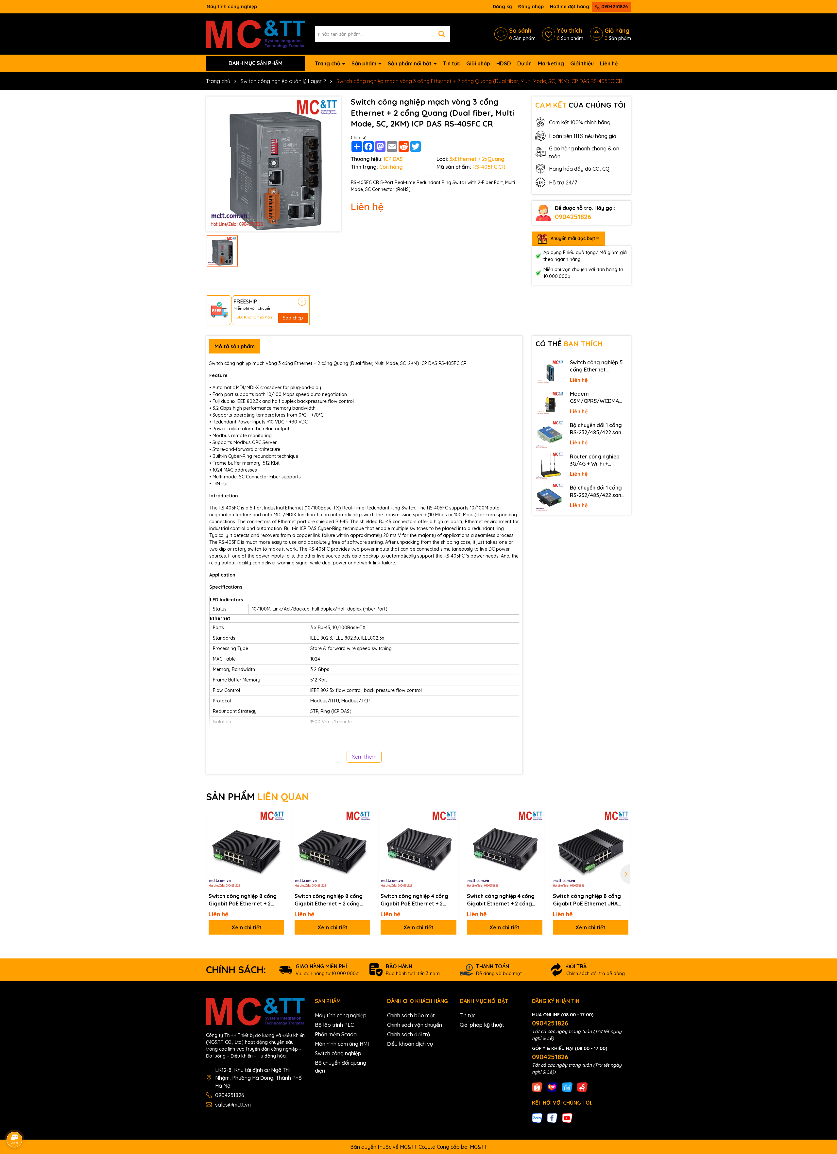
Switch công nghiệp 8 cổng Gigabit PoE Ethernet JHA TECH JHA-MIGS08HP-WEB (587, 900)
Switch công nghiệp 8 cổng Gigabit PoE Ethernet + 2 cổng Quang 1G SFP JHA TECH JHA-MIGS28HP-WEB (246, 900)
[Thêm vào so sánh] (278, 829)
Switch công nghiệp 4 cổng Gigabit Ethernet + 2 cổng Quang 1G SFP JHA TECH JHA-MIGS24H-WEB (504, 900)
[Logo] (255, 33)
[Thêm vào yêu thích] (278, 817)
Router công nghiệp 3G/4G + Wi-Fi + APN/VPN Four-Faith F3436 (595, 460)
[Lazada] (552, 1087)
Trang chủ (328, 63)
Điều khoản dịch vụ (410, 1044)
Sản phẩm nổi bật (410, 63)
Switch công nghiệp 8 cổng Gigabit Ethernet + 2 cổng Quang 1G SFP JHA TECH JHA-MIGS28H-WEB (331, 900)
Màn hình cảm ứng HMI (342, 1044)
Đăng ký (502, 6)
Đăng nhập (531, 6)
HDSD (503, 63)
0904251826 (614, 6)
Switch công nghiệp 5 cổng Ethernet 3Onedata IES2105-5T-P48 (597, 366)
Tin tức (451, 63)
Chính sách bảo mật (411, 1015)
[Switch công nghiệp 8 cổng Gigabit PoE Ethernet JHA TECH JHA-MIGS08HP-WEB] (590, 849)
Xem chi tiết (246, 927)
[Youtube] (567, 1118)
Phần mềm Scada (336, 1034)
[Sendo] (582, 1087)
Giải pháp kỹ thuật (482, 1025)
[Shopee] (537, 1087)
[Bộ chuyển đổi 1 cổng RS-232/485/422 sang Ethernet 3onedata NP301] (550, 497)
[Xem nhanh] (278, 840)
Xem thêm (364, 756)
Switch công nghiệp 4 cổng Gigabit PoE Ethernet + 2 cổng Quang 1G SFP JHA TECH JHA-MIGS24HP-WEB (418, 900)
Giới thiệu (582, 63)
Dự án (524, 63)
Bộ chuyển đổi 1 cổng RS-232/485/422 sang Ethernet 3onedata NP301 (597, 491)
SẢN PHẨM (257, 796)
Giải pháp (478, 63)
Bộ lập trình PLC (334, 1025)
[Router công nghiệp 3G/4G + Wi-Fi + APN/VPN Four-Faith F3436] (550, 466)
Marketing (551, 63)
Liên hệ (609, 63)
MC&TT (478, 1147)
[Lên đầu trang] (822, 1095)
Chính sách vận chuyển (414, 1025)
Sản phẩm (364, 63)
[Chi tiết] (302, 302)
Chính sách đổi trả (408, 1034)
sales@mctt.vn (233, 1104)
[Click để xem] (273, 164)
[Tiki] (567, 1087)
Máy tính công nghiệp (341, 1015)
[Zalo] (537, 1118)
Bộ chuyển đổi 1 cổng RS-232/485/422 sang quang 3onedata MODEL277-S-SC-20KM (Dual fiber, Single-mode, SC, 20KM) (598, 429)
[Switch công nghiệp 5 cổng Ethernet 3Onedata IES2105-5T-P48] (550, 372)
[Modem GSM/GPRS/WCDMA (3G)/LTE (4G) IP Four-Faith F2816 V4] (550, 403)
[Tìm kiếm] (441, 34)
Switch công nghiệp (338, 1053)
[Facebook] (552, 1118)
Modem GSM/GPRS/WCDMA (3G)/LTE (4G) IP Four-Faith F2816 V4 (597, 397)
